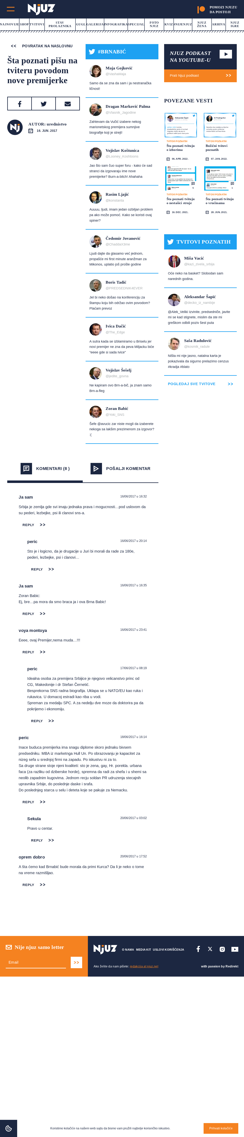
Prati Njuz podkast (184, 75)
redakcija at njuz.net (144, 966)
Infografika (116, 24)
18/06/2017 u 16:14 (133, 737)
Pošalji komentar (128, 468)
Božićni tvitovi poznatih (216, 148)
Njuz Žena (202, 24)
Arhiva (218, 24)
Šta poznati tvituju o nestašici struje (181, 201)
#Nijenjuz (183, 24)
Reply (28, 525)
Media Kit (143, 949)
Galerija (95, 24)
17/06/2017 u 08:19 (133, 668)
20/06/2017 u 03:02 (133, 818)
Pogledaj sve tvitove (192, 384)
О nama (128, 949)
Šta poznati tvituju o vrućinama (220, 201)
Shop (24, 24)
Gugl (81, 24)
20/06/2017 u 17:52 (133, 856)
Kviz (169, 24)
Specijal (136, 24)
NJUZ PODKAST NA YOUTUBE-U (190, 56)
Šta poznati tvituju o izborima (181, 148)
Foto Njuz (154, 24)
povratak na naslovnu (46, 46)
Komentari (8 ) (53, 468)
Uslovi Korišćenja (168, 949)
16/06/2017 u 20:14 (133, 540)
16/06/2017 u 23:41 (133, 629)
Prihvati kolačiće (221, 1128)
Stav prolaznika (60, 24)
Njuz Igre (234, 24)
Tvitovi (37, 24)
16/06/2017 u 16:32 (133, 496)
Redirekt (232, 966)
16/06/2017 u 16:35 (133, 585)
